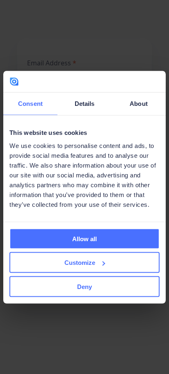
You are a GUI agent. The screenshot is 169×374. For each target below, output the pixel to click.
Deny (84, 286)
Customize (79, 262)
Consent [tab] (30, 103)
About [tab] (139, 103)
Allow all (84, 238)
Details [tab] (85, 103)
